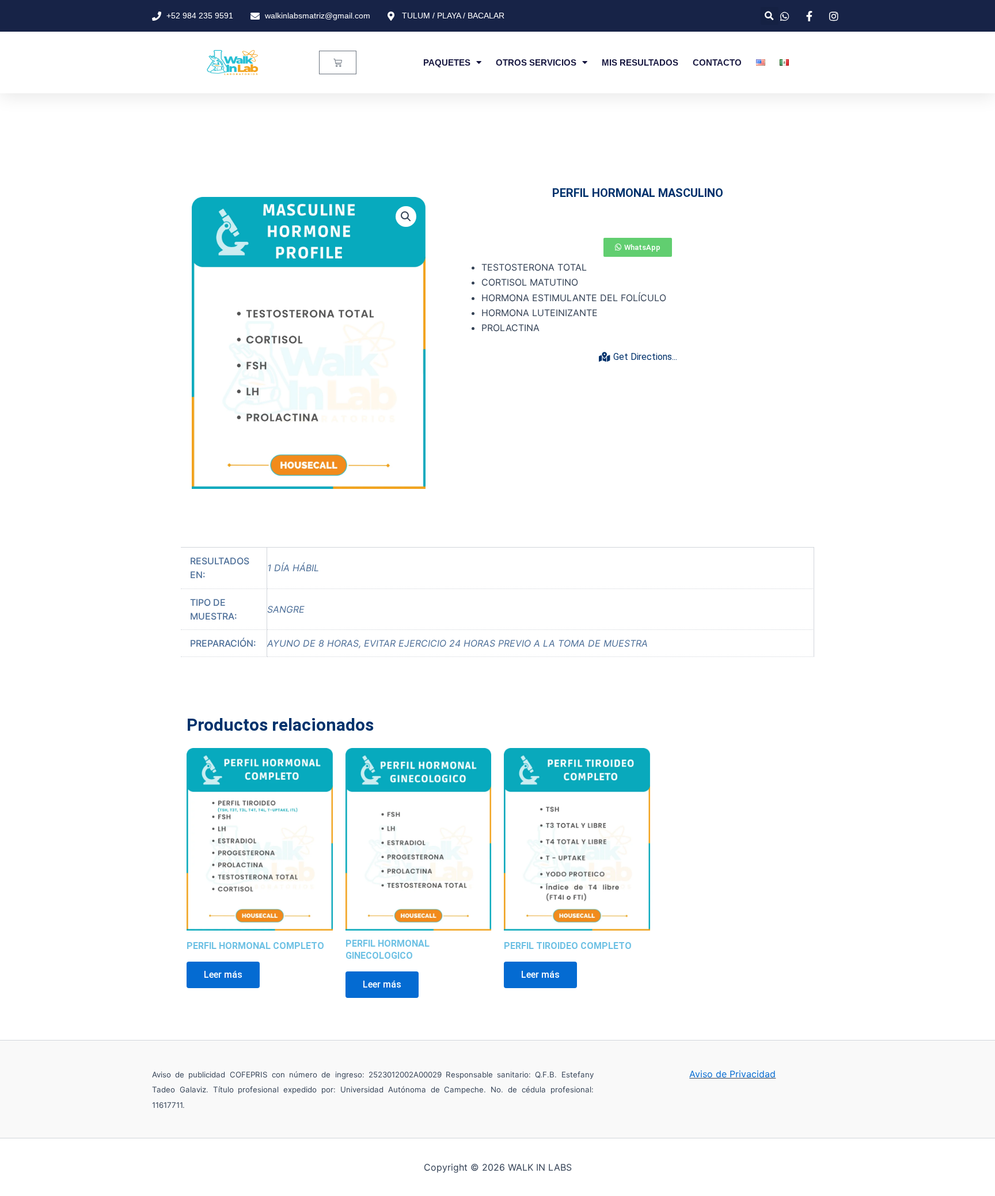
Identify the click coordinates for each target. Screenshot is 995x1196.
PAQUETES (446, 62)
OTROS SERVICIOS (536, 62)
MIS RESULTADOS (640, 62)
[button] (769, 16)
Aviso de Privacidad (732, 1074)
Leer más (223, 974)
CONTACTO (717, 62)
